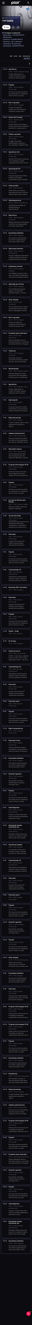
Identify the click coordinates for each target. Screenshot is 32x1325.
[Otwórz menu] (3, 2)
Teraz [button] (15, 56)
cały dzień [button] (27, 58)
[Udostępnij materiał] (18, 27)
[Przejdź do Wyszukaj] (28, 3)
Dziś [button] (11, 56)
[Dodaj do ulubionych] (13, 27)
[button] (29, 63)
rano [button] (19, 56)
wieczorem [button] (26, 56)
